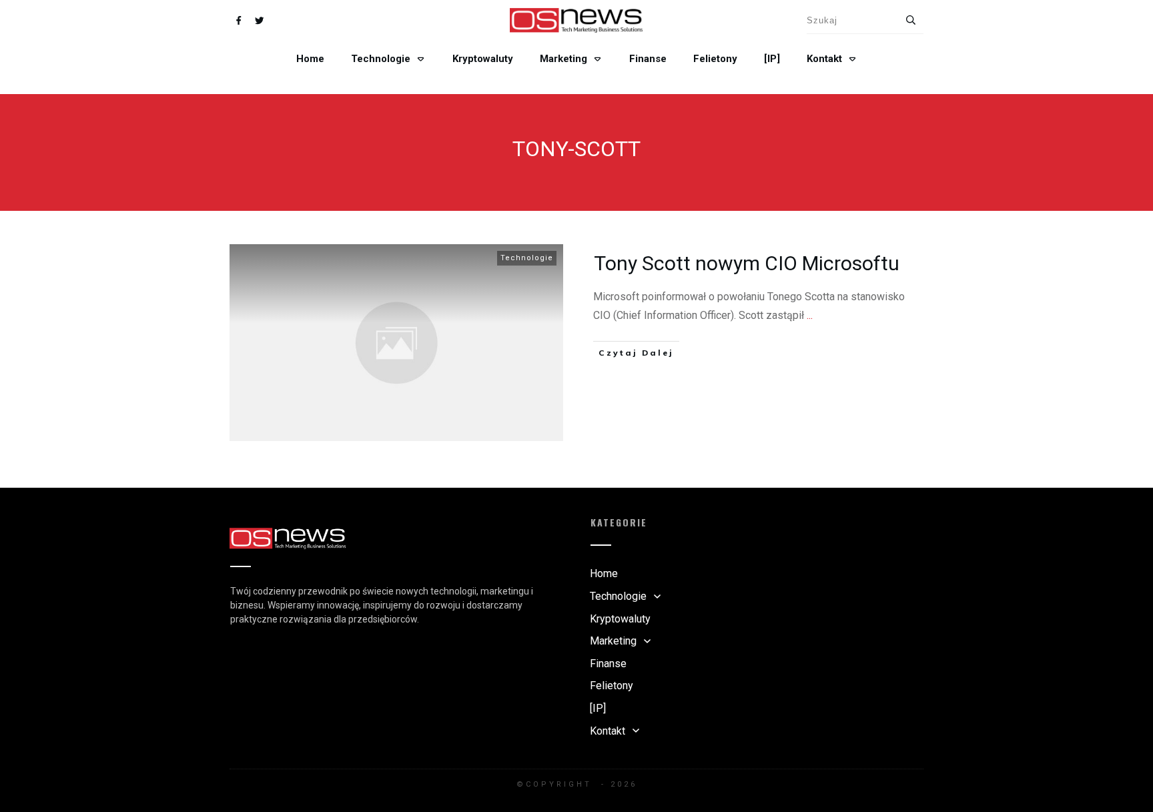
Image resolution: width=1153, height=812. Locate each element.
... (810, 315)
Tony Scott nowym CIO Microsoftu (746, 263)
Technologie (526, 258)
